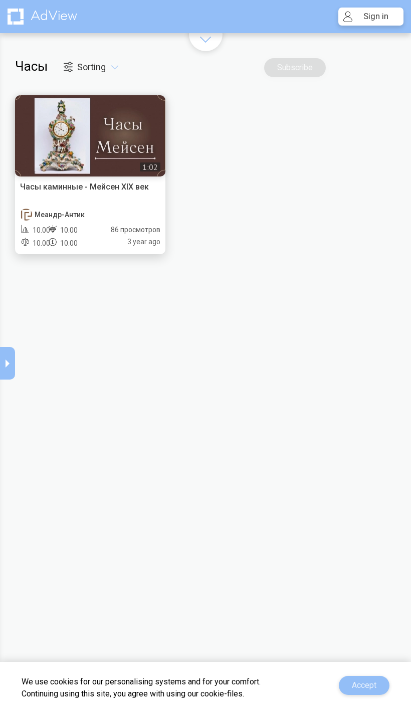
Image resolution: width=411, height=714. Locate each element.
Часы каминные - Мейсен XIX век (84, 187)
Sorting (92, 67)
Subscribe (295, 67)
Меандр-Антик (60, 215)
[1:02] (90, 135)
